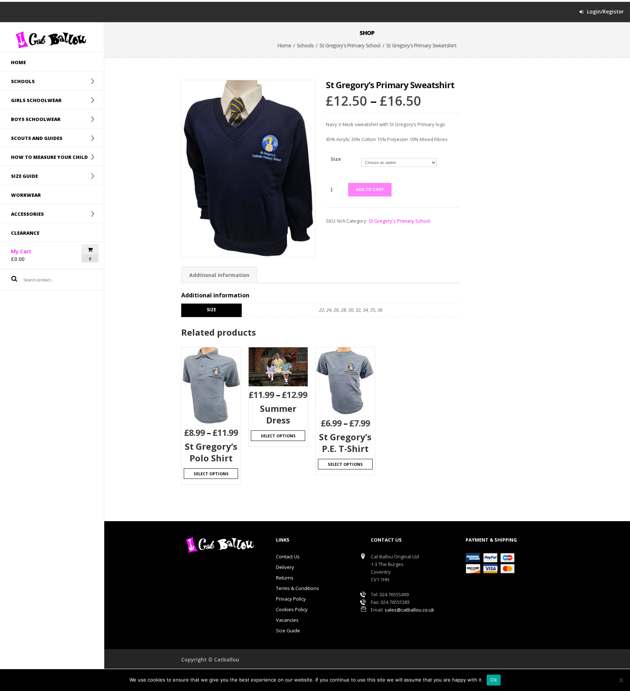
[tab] (219, 275)
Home (18, 62)
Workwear (26, 195)
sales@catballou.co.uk (409, 609)
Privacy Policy (291, 599)
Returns (284, 577)
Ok (493, 680)
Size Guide (288, 630)
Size (336, 159)
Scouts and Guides (31, 137)
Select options (211, 473)
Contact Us (288, 556)
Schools (17, 81)
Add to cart (370, 189)
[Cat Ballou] (52, 39)
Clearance (25, 233)
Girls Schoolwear (31, 100)
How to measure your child (44, 156)
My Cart (34, 255)
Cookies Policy (292, 609)
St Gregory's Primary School (349, 45)
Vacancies (287, 620)
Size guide (19, 175)
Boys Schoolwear (30, 118)
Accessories (22, 213)
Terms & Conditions (297, 588)
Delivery (285, 567)
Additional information (219, 275)
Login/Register (605, 11)
